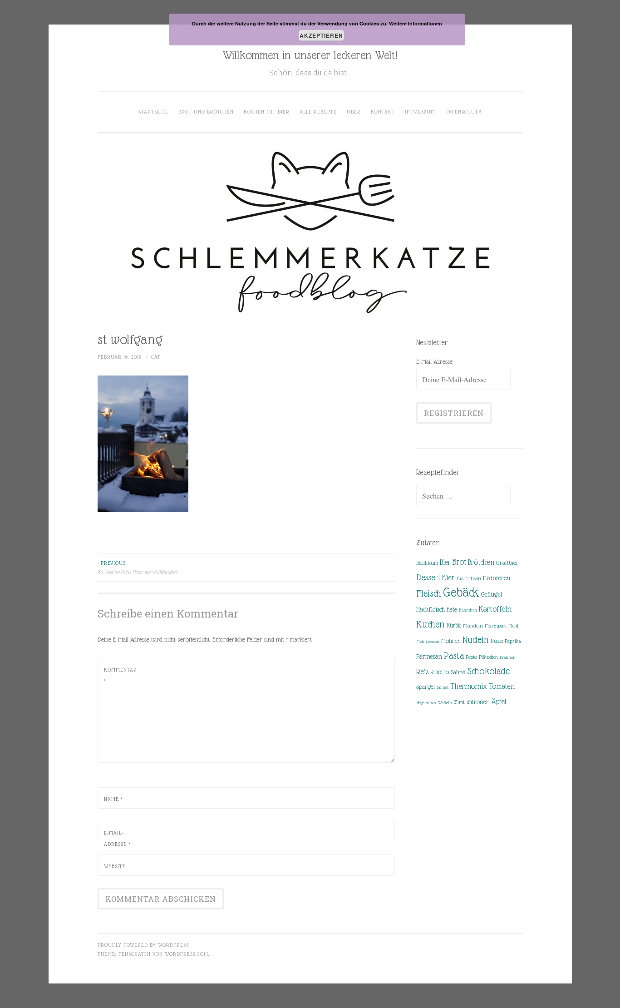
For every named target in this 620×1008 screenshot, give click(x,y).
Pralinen (508, 657)
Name (113, 799)
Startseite (153, 111)
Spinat (442, 687)
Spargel (425, 686)
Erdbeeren (496, 578)
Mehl (513, 625)
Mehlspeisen (427, 641)
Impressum (420, 111)
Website (115, 866)
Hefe (452, 609)
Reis (422, 671)
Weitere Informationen (415, 23)
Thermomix (468, 686)
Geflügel (491, 594)
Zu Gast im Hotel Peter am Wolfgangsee (137, 567)
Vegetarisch (426, 702)
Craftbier (507, 562)
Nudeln (476, 640)
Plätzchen (488, 657)
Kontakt (383, 111)
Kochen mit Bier (267, 111)
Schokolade (488, 671)
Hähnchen (468, 610)
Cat (156, 357)
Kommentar (120, 675)
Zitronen (478, 702)
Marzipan (496, 625)
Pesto (471, 657)
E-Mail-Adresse (117, 838)
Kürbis (454, 626)
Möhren (451, 640)
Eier (448, 577)
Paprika (513, 641)
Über (354, 111)
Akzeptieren (321, 35)
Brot (459, 562)
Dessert (428, 577)
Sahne (458, 672)
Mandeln (473, 626)
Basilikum (427, 562)
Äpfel (499, 702)
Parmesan (429, 656)
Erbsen (473, 578)
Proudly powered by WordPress (143, 945)
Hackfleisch (430, 609)
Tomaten (502, 686)
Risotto (439, 672)
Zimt (459, 702)
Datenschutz (463, 111)
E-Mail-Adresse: (434, 361)
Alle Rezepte (318, 111)
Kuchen (430, 624)
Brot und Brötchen (206, 111)
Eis (460, 578)
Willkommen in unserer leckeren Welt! (310, 55)
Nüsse (497, 641)
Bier (445, 562)
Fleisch (428, 593)
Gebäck (461, 592)
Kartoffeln (495, 608)
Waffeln (445, 702)
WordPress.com (186, 954)
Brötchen (481, 562)
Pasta (454, 656)
